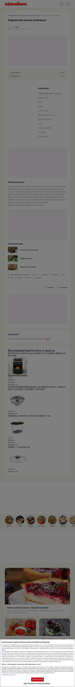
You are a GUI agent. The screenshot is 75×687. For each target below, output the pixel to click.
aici (13, 658)
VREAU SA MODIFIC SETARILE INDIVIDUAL (37, 683)
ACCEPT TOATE (37, 679)
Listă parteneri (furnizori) (9, 674)
